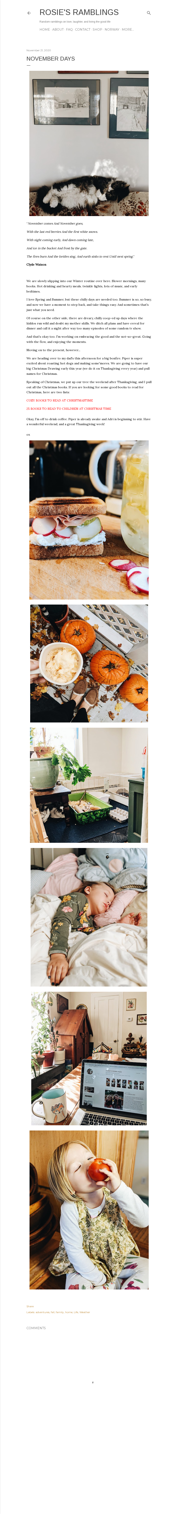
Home (45, 29)
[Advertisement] (89, 1472)
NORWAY (112, 29)
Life (76, 1312)
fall (52, 1312)
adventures (42, 1312)
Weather (84, 1312)
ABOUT (58, 29)
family (60, 1312)
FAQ (69, 29)
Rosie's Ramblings (79, 12)
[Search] (149, 12)
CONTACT (82, 29)
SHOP (97, 29)
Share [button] (30, 1306)
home (69, 1312)
